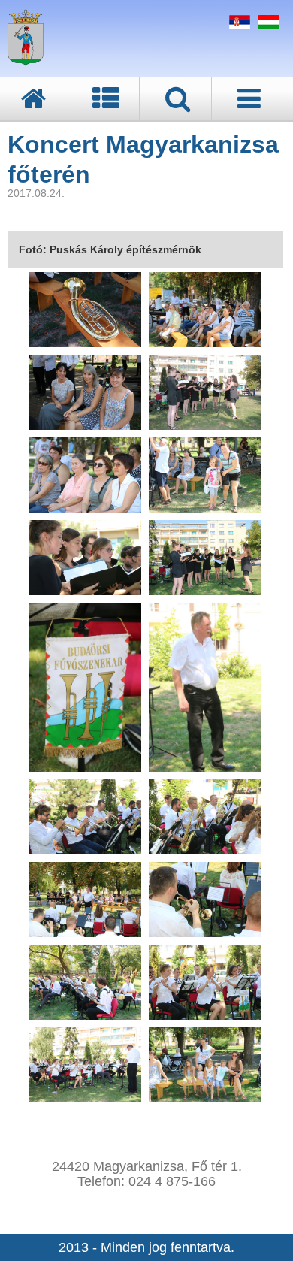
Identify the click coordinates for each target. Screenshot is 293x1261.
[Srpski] (237, 24)
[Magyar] (266, 24)
